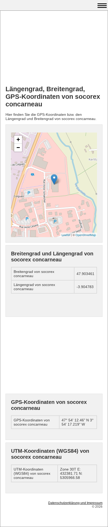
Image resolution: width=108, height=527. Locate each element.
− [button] (18, 147)
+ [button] (18, 139)
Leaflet (66, 235)
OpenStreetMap (85, 235)
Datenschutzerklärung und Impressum (75, 503)
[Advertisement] (54, 48)
